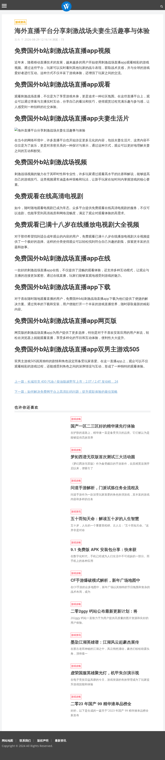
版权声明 (42, 740)
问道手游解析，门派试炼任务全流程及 (105, 487)
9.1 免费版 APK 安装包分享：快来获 (103, 549)
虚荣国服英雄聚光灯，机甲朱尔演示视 (105, 672)
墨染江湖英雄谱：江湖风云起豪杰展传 (105, 642)
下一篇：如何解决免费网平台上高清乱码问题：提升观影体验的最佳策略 (66, 391)
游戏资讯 (20, 22)
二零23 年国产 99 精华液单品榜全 (101, 703)
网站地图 (7, 740)
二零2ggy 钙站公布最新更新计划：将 (104, 611)
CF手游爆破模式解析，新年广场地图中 (105, 580)
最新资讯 (60, 740)
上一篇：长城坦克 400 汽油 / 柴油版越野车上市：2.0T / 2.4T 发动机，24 (66, 381)
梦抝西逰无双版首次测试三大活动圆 (103, 456)
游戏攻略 (76, 419)
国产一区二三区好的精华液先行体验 (103, 426)
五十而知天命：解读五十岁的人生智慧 (105, 518)
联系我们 (25, 740)
